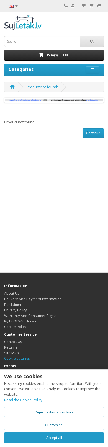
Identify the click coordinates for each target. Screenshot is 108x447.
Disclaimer (13, 304)
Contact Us (13, 341)
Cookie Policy (15, 326)
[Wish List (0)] (84, 5)
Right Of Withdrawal (20, 321)
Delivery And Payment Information (33, 298)
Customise (54, 424)
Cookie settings (17, 358)
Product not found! (42, 86)
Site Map (11, 352)
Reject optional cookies (54, 412)
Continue (93, 133)
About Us (11, 293)
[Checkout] (99, 5)
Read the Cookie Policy (23, 399)
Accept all (54, 437)
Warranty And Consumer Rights (30, 315)
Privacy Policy (15, 310)
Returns (10, 347)
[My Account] (74, 5)
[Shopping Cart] (91, 5)
